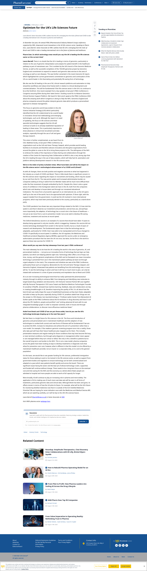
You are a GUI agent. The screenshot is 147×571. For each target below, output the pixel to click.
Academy (80, 2)
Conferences (97, 2)
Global (25, 432)
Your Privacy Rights (64, 542)
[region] (73, 566)
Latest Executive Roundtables (58, 7)
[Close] (144, 566)
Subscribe (82, 421)
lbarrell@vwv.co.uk (39, 397)
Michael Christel (52, 503)
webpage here (45, 401)
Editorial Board (17, 546)
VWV (63, 397)
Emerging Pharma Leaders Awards (41, 7)
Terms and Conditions (65, 540)
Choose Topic (17, 7)
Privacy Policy (39, 546)
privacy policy (57, 425)
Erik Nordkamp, (62, 473)
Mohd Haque (51, 489)
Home (109, 557)
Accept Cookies (125, 566)
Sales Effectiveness (79, 7)
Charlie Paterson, (52, 473)
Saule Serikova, (61, 522)
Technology (43, 432)
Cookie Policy (24, 569)
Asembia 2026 (70, 7)
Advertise (16, 542)
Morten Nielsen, (52, 522)
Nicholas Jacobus (52, 457)
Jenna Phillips (71, 473)
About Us (116, 557)
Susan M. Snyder (71, 522)
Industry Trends (33, 432)
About (15, 540)
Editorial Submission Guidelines (45, 540)
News (73, 2)
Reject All (113, 566)
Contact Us (16, 544)
